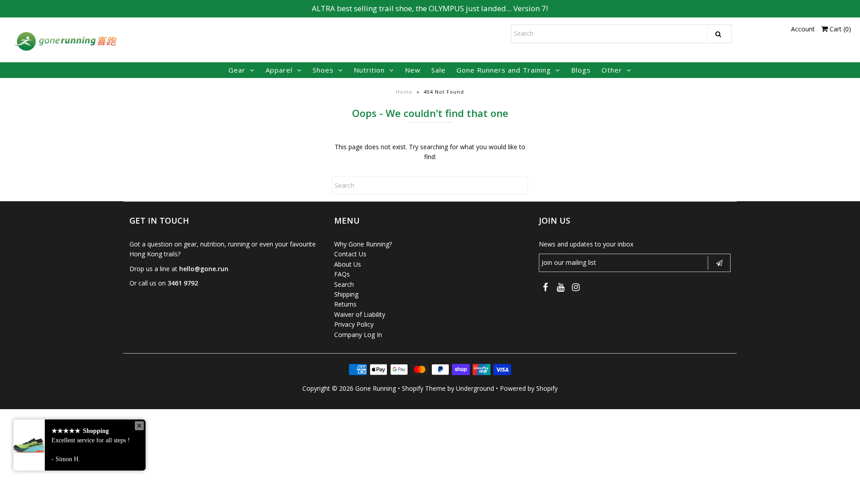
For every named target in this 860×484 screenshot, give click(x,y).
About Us (347, 264)
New (413, 69)
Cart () (839, 29)
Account (803, 29)
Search (344, 284)
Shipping (346, 294)
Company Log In (358, 334)
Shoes (323, 69)
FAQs (342, 274)
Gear (236, 69)
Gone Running (375, 388)
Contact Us (350, 254)
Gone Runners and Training (503, 69)
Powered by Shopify (529, 388)
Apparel (279, 69)
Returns (345, 304)
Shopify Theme (424, 388)
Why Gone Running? (363, 244)
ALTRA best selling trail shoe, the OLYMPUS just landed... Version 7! (430, 8)
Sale (438, 69)
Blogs (581, 69)
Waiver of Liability (359, 314)
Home (404, 91)
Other (612, 69)
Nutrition (369, 69)
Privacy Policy (354, 324)
